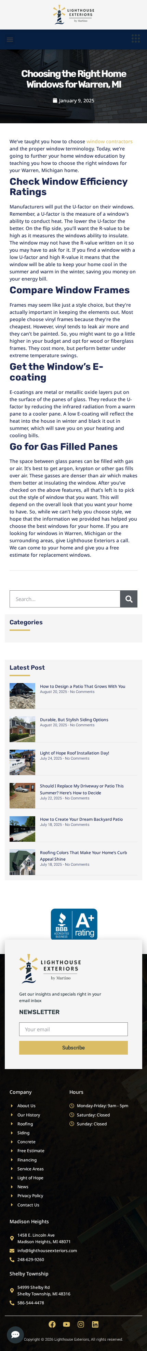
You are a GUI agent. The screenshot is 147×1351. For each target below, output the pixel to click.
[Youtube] (66, 1324)
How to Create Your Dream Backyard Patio (81, 819)
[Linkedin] (95, 1324)
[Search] (128, 599)
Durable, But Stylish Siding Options (74, 720)
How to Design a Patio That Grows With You (82, 686)
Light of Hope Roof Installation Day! (74, 753)
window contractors (109, 141)
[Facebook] (52, 1324)
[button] (10, 39)
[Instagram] (80, 1324)
